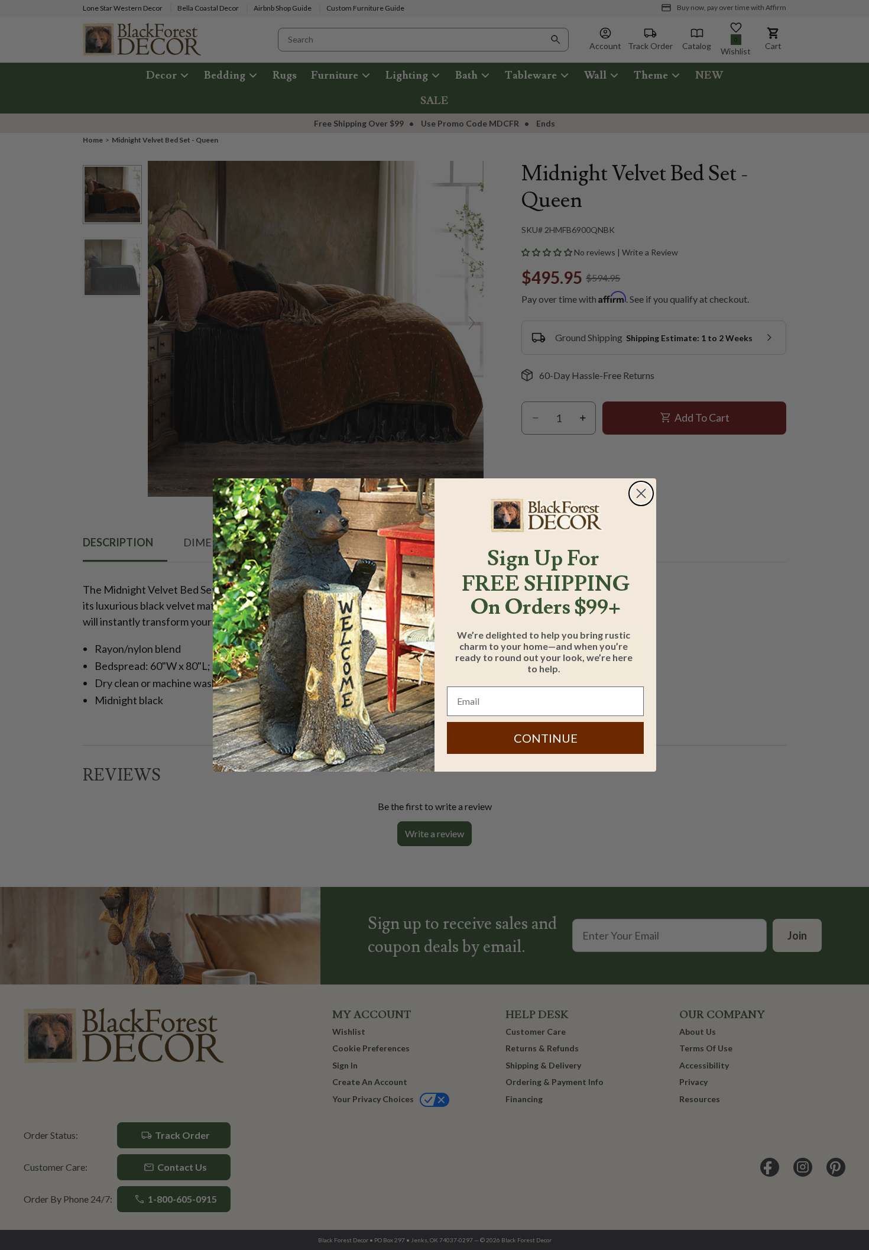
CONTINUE (546, 738)
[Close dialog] (641, 493)
